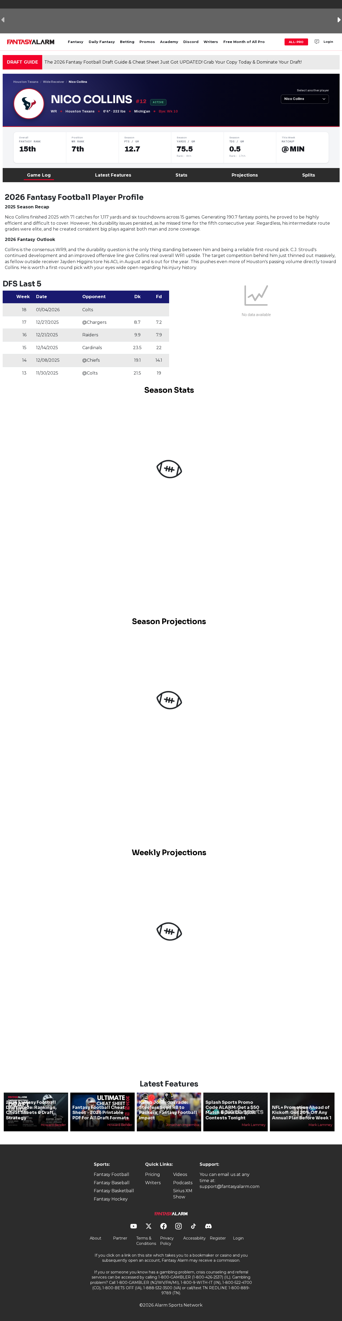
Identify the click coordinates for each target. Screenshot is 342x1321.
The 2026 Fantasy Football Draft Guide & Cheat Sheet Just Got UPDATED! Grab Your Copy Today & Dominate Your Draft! (173, 62)
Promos (147, 42)
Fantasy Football (111, 1174)
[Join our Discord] (316, 42)
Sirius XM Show (182, 1193)
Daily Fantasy (102, 42)
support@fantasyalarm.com (229, 1186)
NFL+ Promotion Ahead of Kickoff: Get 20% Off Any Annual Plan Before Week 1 (301, 1112)
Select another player (313, 90)
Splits (308, 175)
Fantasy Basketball (114, 1190)
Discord (191, 42)
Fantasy (75, 42)
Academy (169, 42)
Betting (127, 42)
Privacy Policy (167, 1241)
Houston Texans (25, 81)
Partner (120, 1238)
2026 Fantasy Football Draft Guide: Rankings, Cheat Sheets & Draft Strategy (31, 1110)
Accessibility (194, 1238)
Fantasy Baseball (112, 1182)
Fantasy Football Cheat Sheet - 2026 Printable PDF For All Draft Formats (100, 1112)
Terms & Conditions (146, 1241)
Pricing (152, 1174)
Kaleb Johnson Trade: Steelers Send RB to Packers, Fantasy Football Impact (168, 1110)
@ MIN (293, 149)
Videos (180, 1174)
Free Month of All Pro (244, 42)
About (95, 1238)
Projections (245, 175)
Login (328, 42)
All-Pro (296, 42)
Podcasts (182, 1182)
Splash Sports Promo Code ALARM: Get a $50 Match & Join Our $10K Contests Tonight (232, 1110)
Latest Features (113, 175)
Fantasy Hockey (111, 1199)
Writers (211, 42)
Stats (181, 175)
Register (218, 1238)
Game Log (39, 175)
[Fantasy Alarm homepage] (30, 42)
